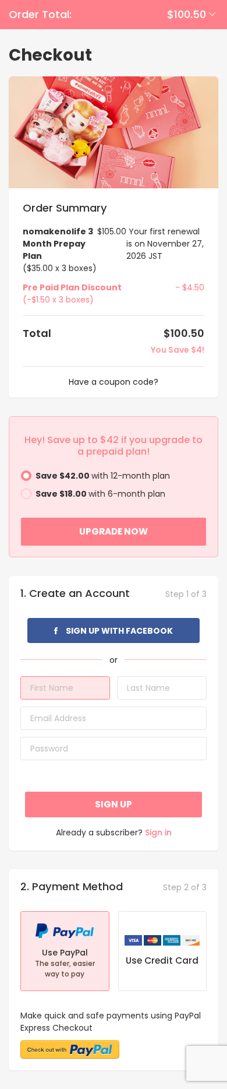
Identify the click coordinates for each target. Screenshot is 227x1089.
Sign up (113, 804)
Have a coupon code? (113, 382)
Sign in (158, 832)
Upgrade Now (113, 531)
